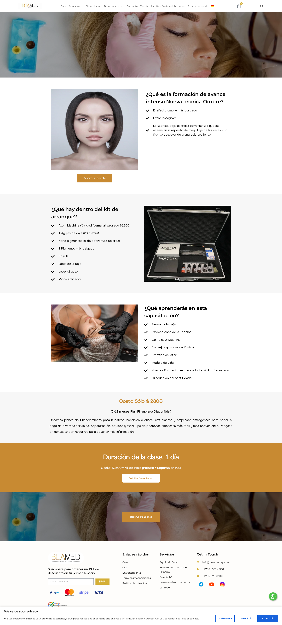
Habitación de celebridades (168, 6)
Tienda (144, 6)
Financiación (94, 6)
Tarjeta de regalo (198, 6)
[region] (141, 616)
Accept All (267, 618)
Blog (107, 6)
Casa (64, 6)
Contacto (132, 6)
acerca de (118, 6)
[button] (261, 6)
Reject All (246, 618)
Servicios (74, 6)
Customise (224, 618)
